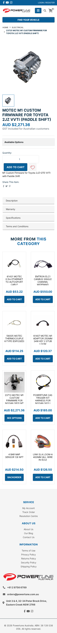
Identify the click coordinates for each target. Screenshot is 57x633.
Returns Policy (28, 558)
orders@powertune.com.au (23, 594)
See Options (14, 418)
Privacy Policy (28, 554)
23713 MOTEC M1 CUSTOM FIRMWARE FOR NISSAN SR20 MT (14, 399)
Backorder (14, 477)
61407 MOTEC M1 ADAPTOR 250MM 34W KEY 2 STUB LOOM (42, 339)
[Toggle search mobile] (43, 10)
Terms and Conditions (17, 226)
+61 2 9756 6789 (17, 587)
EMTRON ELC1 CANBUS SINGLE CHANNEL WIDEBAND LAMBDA (43, 281)
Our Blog (28, 533)
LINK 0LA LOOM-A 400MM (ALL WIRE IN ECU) (43, 457)
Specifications (13, 217)
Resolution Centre (28, 516)
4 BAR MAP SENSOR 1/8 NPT (14, 455)
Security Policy (28, 562)
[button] (33, 167)
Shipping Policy (29, 566)
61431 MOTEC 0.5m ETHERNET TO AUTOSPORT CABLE (14, 280)
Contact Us (28, 537)
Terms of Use (28, 550)
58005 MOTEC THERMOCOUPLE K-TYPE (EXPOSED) (14, 338)
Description (12, 200)
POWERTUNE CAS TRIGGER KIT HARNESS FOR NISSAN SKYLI (42, 399)
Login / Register (46, 2)
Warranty (10, 209)
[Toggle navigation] (38, 10)
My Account (28, 508)
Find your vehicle (28, 19)
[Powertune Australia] (16, 10)
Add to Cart (16, 167)
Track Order (28, 512)
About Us (28, 529)
